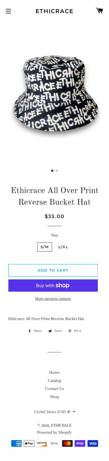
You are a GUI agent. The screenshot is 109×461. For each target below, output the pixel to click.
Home (54, 372)
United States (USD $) (52, 411)
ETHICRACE (54, 11)
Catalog (54, 380)
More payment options (53, 298)
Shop (54, 396)
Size (54, 235)
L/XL (63, 247)
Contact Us (54, 388)
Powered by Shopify (54, 432)
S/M (45, 247)
